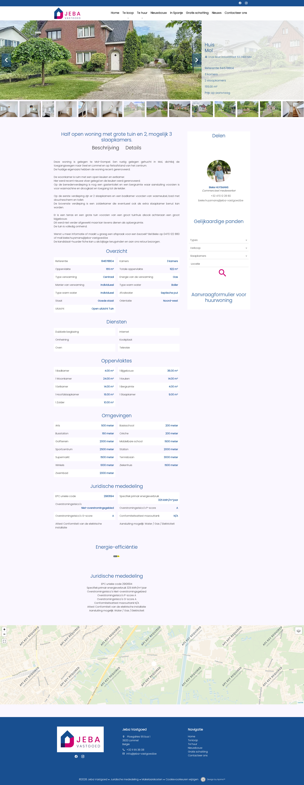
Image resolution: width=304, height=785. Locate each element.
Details (133, 147)
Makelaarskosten (152, 779)
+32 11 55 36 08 (135, 750)
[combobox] (219, 240)
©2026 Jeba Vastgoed (93, 779)
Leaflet (300, 702)
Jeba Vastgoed (134, 729)
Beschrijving (105, 147)
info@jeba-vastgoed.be (142, 754)
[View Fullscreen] (4, 641)
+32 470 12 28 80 (221, 196)
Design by (216, 779)
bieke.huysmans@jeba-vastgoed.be (220, 200)
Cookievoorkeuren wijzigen (182, 779)
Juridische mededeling (125, 779)
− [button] (4, 634)
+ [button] (4, 629)
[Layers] (298, 630)
